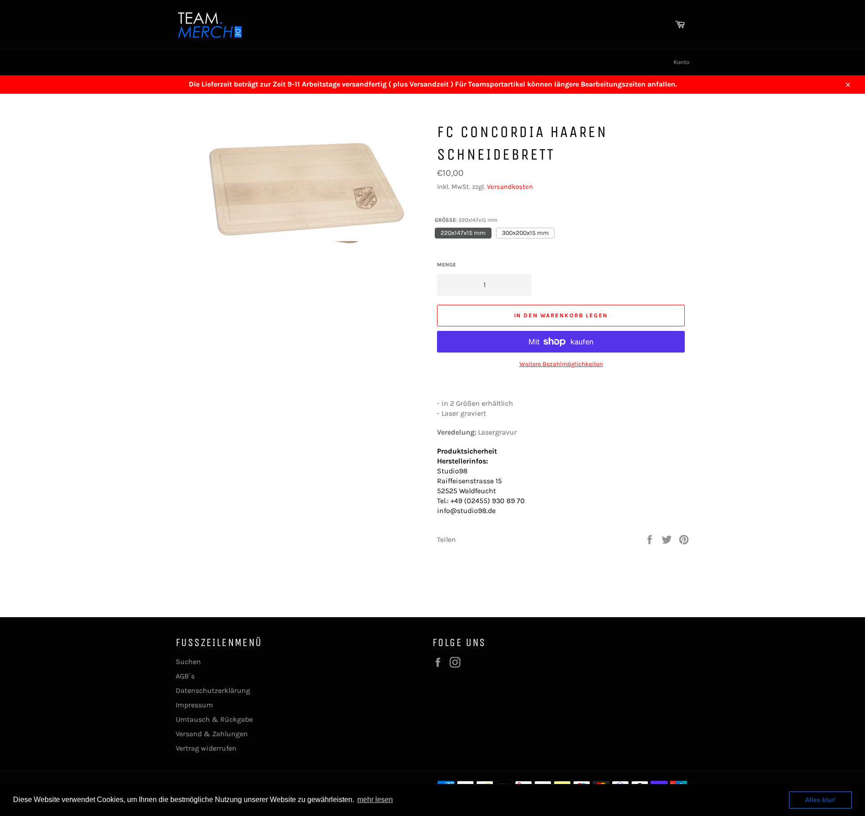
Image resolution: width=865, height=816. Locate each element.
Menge (446, 264)
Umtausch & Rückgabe (214, 719)
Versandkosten (510, 187)
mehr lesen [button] (375, 799)
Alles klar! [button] (820, 799)
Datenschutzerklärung (213, 690)
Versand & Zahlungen (212, 733)
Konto (681, 62)
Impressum (194, 705)
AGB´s (185, 676)
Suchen (188, 661)
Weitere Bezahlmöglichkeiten (561, 364)
